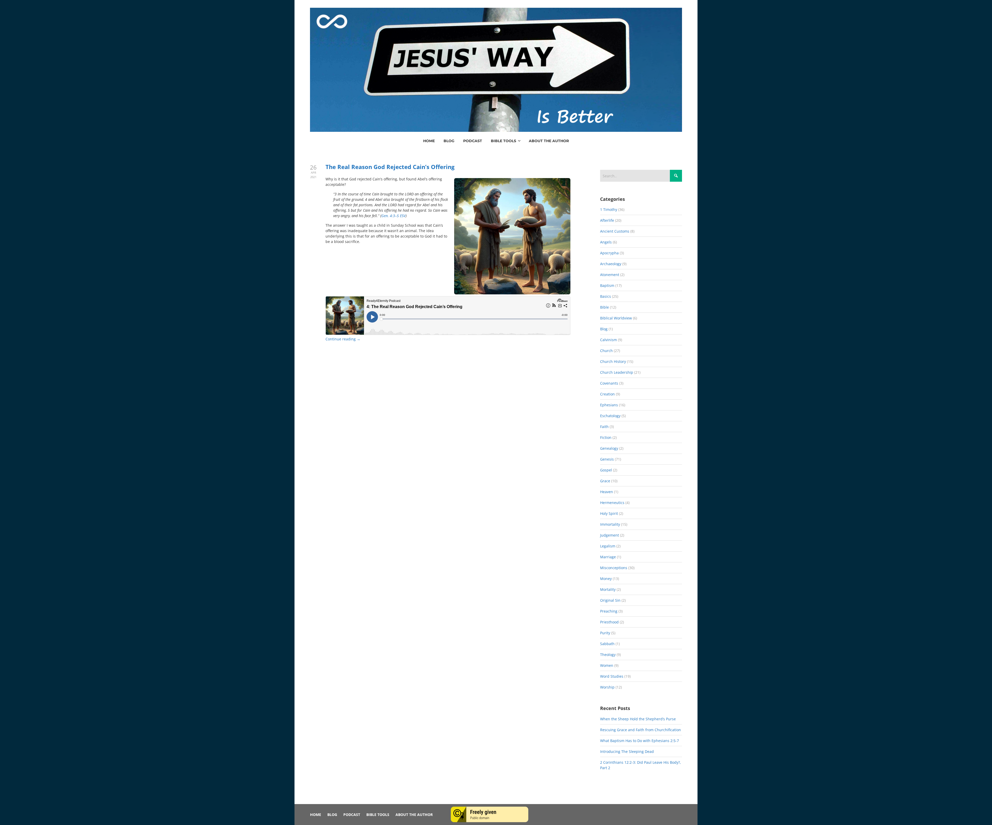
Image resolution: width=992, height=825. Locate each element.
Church (606, 350)
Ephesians (609, 404)
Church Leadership (616, 372)
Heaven (606, 491)
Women (606, 665)
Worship (607, 687)
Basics (605, 296)
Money (606, 578)
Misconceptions (613, 567)
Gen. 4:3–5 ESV (393, 215)
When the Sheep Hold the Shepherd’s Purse (638, 718)
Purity (605, 632)
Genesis (607, 459)
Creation (607, 394)
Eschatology (610, 415)
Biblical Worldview (616, 318)
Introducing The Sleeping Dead (627, 751)
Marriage (608, 556)
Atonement (609, 274)
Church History (613, 361)
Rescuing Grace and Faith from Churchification (640, 729)
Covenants (609, 383)
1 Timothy (608, 209)
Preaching (608, 611)
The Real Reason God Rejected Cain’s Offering (390, 167)
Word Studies (611, 676)
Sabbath (607, 643)
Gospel (606, 470)
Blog (604, 328)
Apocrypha (609, 252)
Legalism (607, 546)
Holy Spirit (609, 513)
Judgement (609, 535)
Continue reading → (343, 339)
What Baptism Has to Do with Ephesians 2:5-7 (639, 740)
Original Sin (610, 600)
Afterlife (607, 220)
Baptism (607, 285)
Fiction (605, 437)
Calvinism (608, 339)
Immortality (610, 524)
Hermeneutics (612, 502)
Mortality (608, 589)
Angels (606, 242)
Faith (604, 426)
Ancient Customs (614, 231)
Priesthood (609, 622)
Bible (604, 307)
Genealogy (609, 448)
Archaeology (610, 263)
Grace (605, 480)
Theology (608, 654)
